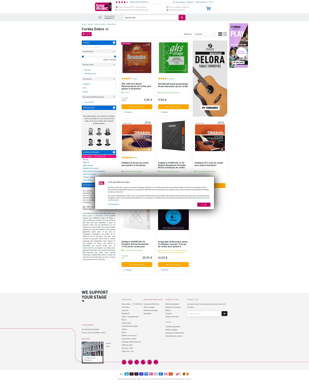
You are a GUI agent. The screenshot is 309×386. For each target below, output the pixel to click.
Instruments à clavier (129, 339)
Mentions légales (171, 330)
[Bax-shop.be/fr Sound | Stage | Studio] (103, 7)
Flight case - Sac (128, 351)
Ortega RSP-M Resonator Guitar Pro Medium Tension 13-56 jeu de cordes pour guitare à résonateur (173, 245)
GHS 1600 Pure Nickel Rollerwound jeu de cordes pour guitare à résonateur (136, 86)
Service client (172, 299)
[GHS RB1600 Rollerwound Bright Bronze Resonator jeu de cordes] (173, 58)
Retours (168, 310)
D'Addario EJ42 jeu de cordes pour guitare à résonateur (135, 163)
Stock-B (86, 162)
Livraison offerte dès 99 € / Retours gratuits (132, 7)
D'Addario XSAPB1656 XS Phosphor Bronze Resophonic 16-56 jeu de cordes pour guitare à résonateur (135, 245)
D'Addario (86, 84)
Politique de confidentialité (174, 333)
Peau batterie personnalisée (94, 171)
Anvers (108, 343)
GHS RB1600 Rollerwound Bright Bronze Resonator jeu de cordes (173, 85)
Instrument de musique (130, 326)
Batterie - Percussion (129, 335)
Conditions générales (172, 326)
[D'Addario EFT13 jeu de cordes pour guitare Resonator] (210, 137)
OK (205, 205)
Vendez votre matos (90, 168)
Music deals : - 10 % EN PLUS (94, 156)
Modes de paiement (172, 304)
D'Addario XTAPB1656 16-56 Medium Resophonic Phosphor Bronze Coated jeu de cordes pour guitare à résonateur (172, 166)
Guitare (124, 329)
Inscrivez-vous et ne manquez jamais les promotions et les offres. (206, 305)
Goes (108, 346)
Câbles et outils (127, 345)
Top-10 (88, 34)
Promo (85, 159)
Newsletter (147, 313)
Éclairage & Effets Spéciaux (131, 342)
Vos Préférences (113, 204)
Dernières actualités (151, 310)
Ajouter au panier (138, 107)
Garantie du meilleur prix (177, 10)
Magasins (190, 2)
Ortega (85, 92)
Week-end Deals (89, 174)
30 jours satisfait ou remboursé (179, 7)
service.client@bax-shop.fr (96, 332)
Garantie (168, 313)
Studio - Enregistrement (130, 317)
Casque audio (126, 323)
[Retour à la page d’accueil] (100, 17)
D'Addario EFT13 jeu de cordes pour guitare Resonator (209, 163)
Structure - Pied (127, 348)
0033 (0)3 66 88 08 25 (92, 329)
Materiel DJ (126, 313)
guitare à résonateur (95, 216)
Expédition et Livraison (173, 307)
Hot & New (125, 307)
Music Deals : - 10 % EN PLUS (132, 304)
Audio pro (125, 310)
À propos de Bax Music (151, 304)
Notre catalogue (149, 307)
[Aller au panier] (208, 7)
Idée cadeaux (88, 165)
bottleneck (87, 248)
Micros (124, 320)
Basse (124, 332)
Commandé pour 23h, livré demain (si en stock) (133, 10)
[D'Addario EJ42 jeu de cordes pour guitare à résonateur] (137, 137)
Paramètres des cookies (173, 336)
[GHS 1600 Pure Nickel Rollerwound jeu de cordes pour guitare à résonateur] (137, 58)
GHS (84, 88)
